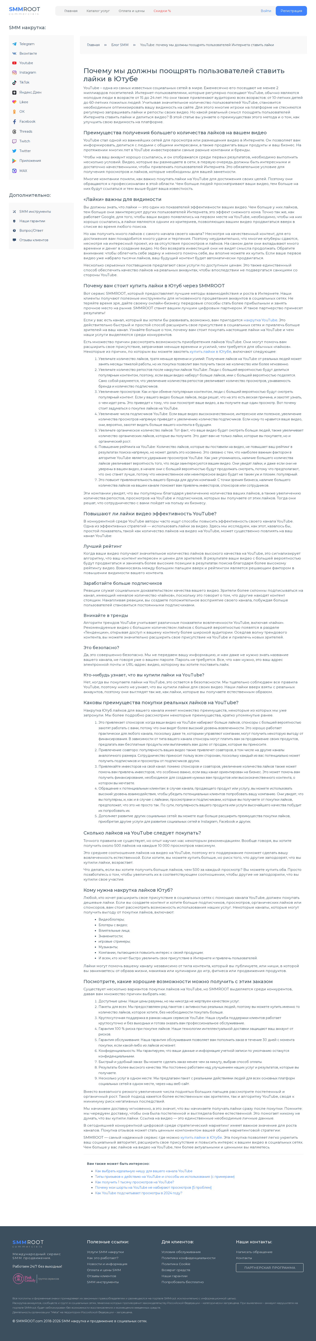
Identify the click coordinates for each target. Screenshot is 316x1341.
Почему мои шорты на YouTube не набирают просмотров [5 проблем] (153, 1187)
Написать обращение (254, 1252)
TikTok (24, 82)
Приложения (30, 161)
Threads (25, 131)
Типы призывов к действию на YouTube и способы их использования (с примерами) (165, 1177)
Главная (70, 11)
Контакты (244, 1258)
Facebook (27, 121)
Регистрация (291, 11)
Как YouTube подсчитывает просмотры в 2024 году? (138, 1193)
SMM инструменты (35, 211)
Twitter (25, 151)
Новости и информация (107, 1264)
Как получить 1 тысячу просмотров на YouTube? (134, 1182)
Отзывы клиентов (33, 240)
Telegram (26, 44)
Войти (266, 11)
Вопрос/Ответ (31, 230)
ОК (22, 111)
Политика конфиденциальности (188, 1258)
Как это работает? (102, 1258)
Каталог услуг (98, 11)
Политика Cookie (175, 1264)
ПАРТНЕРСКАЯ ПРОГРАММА (269, 1268)
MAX (23, 171)
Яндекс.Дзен (30, 92)
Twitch (24, 141)
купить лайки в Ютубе (210, 351)
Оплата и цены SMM (104, 1270)
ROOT (24, 9)
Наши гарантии (32, 221)
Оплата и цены (132, 11)
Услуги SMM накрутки (105, 1252)
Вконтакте (28, 53)
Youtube (26, 63)
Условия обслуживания (181, 1252)
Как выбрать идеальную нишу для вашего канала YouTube (143, 1171)
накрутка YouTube (260, 320)
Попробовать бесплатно (182, 1282)
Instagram (27, 72)
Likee (23, 102)
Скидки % (162, 11)
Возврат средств (175, 1270)
